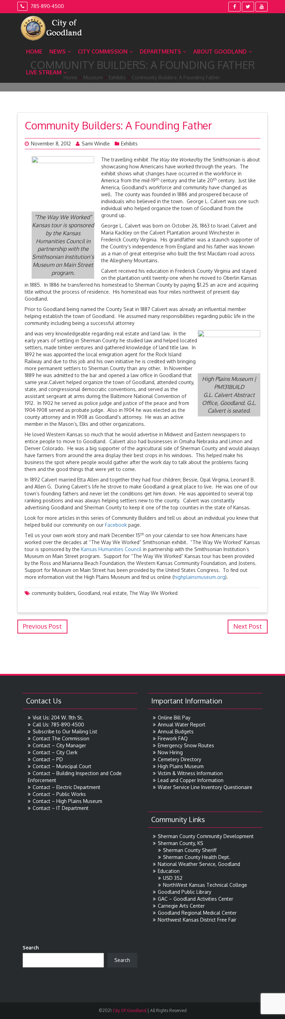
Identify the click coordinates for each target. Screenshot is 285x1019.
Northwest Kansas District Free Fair (197, 920)
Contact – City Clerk (55, 752)
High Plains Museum (181, 766)
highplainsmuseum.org (199, 577)
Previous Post (42, 626)
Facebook (116, 525)
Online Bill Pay (174, 718)
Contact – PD (48, 759)
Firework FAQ (173, 738)
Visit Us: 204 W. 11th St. (58, 718)
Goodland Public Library (184, 892)
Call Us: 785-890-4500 (58, 724)
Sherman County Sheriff (190, 850)
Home (34, 51)
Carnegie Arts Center (181, 906)
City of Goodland (129, 1010)
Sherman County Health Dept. (196, 857)
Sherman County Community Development (206, 836)
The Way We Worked (153, 593)
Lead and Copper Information (190, 780)
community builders (53, 593)
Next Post (247, 626)
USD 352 (172, 878)
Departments (160, 51)
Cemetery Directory (179, 759)
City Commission (103, 51)
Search (31, 947)
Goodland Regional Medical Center (197, 913)
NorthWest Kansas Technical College (205, 885)
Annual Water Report (181, 724)
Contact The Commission (61, 738)
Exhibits (129, 143)
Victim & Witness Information (190, 773)
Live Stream (44, 72)
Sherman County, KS (180, 843)
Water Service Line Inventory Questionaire (205, 787)
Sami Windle (96, 143)
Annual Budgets (176, 731)
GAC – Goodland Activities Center (195, 899)
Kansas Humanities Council (112, 549)
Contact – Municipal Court (62, 766)
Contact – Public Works (59, 794)
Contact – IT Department (61, 808)
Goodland (89, 593)
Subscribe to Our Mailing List (65, 731)
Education (169, 871)
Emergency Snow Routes (186, 745)
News (57, 51)
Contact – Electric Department (66, 787)
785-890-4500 (46, 6)
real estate (115, 593)
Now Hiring (170, 752)
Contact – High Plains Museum (67, 801)
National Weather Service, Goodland (199, 864)
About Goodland (220, 51)
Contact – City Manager (59, 745)
